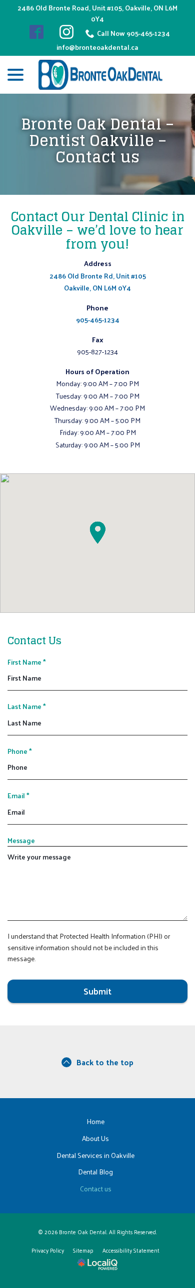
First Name (27, 662)
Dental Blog (95, 1171)
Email (19, 795)
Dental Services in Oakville (95, 1155)
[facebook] (37, 32)
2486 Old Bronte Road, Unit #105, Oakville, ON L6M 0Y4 (98, 13)
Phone (20, 751)
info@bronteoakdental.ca (97, 47)
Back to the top (105, 1062)
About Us (95, 1138)
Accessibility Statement (131, 1250)
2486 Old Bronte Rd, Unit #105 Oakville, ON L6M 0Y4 (98, 282)
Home (95, 1121)
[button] (98, 532)
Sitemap (83, 1250)
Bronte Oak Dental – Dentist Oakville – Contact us (97, 140)
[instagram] (67, 32)
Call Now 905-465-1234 (133, 33)
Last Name (27, 706)
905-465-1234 (98, 319)
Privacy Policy (48, 1250)
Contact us (96, 1188)
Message (21, 840)
